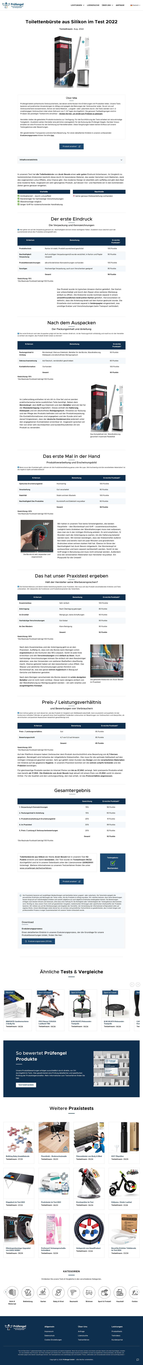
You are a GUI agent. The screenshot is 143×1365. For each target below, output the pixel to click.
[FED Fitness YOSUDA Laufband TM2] (50, 1004)
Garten (43, 1301)
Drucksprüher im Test (84, 1202)
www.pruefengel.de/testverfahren (35, 868)
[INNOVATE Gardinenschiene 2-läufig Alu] (17, 1004)
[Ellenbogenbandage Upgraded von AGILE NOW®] (18, 1229)
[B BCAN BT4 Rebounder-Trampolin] (115, 1004)
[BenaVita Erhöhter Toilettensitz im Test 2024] (124, 1229)
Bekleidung (28, 1301)
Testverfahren (83, 1340)
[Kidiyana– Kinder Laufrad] (124, 1183)
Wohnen (89, 1301)
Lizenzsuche (83, 1335)
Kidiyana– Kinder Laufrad (121, 1202)
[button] (71, 160)
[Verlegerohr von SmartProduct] (89, 1229)
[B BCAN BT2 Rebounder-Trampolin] (83, 1004)
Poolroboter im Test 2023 (51, 1202)
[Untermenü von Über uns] (112, 5)
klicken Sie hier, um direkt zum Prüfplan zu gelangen (80, 114)
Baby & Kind (58, 1301)
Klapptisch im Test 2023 (15, 1202)
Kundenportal (117, 1340)
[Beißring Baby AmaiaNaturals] (18, 1137)
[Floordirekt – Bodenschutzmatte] (54, 1137)
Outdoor (135, 1301)
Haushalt (9, 992)
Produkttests (117, 1331)
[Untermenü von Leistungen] (83, 5)
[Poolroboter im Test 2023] (54, 1183)
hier (52, 135)
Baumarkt (74, 1301)
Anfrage (81, 1331)
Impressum (49, 1331)
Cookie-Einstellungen (53, 1340)
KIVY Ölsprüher (117, 1156)
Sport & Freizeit (45, 992)
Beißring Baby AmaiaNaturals (17, 1156)
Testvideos (116, 1335)
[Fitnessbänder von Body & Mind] (89, 1137)
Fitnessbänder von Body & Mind (89, 1156)
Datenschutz (49, 1335)
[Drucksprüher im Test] (89, 1183)
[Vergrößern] (121, 388)
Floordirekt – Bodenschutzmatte (54, 1156)
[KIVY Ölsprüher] (124, 1137)
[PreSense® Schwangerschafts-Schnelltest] (54, 1229)
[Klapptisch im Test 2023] (18, 1183)
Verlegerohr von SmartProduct (88, 1248)
